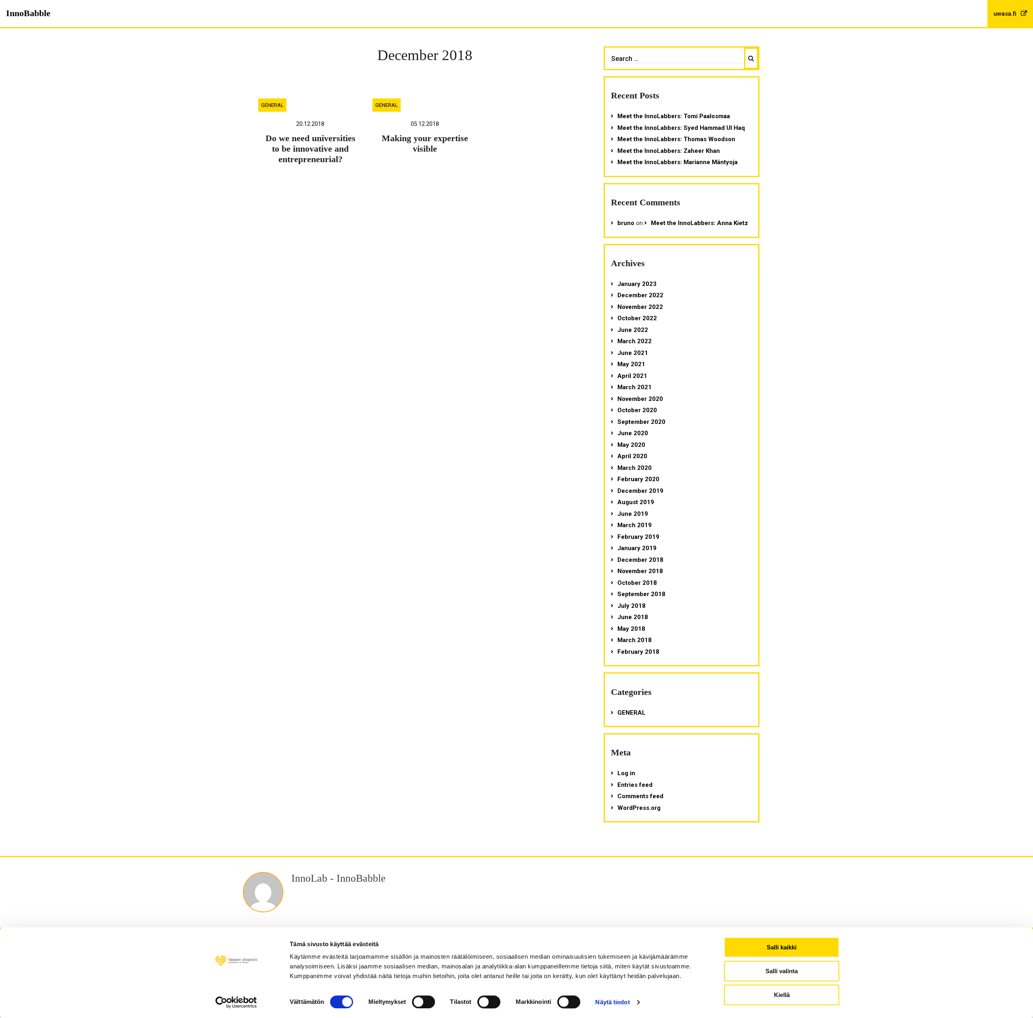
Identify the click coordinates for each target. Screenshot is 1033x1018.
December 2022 (640, 295)
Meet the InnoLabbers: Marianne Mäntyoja (677, 162)
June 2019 (632, 513)
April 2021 (632, 376)
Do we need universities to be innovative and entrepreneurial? (310, 149)
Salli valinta (781, 971)
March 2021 (634, 387)
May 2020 (631, 445)
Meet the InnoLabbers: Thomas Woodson (676, 139)
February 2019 (638, 536)
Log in (626, 773)
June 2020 (632, 433)
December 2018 (640, 559)
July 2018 (631, 605)
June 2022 (632, 330)
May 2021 (631, 364)
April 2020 (632, 456)
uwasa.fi (1005, 13)
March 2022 (634, 341)
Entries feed (634, 785)
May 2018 (631, 628)
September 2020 (641, 422)
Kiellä (782, 994)
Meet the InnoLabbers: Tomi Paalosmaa (673, 116)
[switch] (423, 1001)
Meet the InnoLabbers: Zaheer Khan (668, 150)
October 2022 (637, 318)
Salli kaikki (782, 947)
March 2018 (634, 640)
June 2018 (632, 617)
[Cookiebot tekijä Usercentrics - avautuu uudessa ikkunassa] (236, 1002)
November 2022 (640, 307)
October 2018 (637, 582)
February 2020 (638, 479)
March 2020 (634, 467)
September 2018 (641, 594)
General (272, 105)
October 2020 (637, 410)
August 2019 (635, 502)
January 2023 (637, 284)
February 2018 (638, 651)
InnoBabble (28, 13)
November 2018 (640, 571)
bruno (625, 223)
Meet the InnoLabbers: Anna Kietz (699, 223)
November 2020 (640, 399)
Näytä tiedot (612, 1002)
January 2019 (637, 548)
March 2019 (634, 525)
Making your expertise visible (425, 144)
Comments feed (640, 796)
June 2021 (632, 353)
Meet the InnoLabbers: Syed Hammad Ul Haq (681, 127)
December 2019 (640, 490)
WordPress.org (639, 807)
